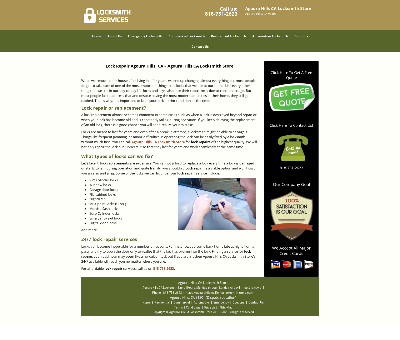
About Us (115, 36)
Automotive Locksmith (270, 36)
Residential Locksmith (228, 36)
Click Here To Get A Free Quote (291, 75)
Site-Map (226, 307)
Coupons (301, 36)
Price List (210, 307)
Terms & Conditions (187, 307)
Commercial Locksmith (187, 36)
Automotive (202, 302)
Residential (162, 302)
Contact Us (200, 46)
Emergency (221, 302)
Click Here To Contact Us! (291, 125)
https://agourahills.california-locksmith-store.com (219, 292)
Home (96, 36)
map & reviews (252, 287)
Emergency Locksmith (145, 36)
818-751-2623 (221, 13)
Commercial (182, 302)
